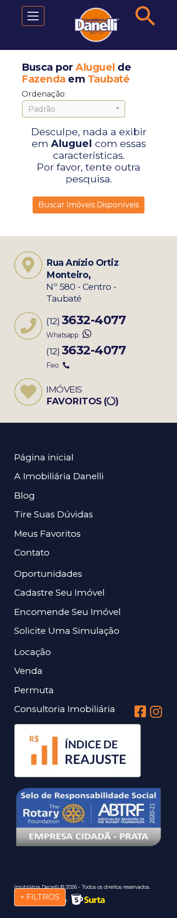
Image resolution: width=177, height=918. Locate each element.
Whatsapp (63, 335)
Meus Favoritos (47, 533)
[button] (74, 109)
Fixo (53, 365)
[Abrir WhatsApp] (153, 894)
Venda (28, 670)
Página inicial (44, 457)
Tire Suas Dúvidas (53, 514)
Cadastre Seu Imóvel (59, 592)
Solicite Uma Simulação (66, 630)
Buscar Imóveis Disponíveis (88, 204)
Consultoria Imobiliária (64, 709)
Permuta (34, 690)
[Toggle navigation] (33, 16)
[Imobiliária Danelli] (88, 25)
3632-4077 (94, 320)
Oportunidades (48, 573)
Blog (24, 495)
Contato (32, 552)
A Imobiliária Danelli (59, 476)
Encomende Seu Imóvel (67, 612)
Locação (32, 652)
